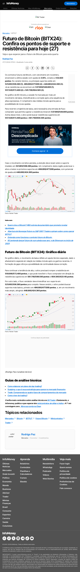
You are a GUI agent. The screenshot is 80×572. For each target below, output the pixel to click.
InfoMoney (8, 459)
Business (6, 489)
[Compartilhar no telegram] (47, 68)
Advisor (6, 493)
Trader (8, 423)
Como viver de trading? (17, 395)
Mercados (48, 8)
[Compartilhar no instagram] (4, 538)
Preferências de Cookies (67, 483)
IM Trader (51, 400)
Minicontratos (57, 418)
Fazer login (65, 464)
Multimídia (49, 459)
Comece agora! (38, 151)
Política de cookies (68, 478)
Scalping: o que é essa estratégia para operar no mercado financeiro (37, 389)
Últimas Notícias (17, 8)
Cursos (23, 478)
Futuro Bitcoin (42, 418)
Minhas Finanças (6, 501)
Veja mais (65, 459)
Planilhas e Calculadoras (26, 472)
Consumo (6, 511)
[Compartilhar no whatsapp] (27, 68)
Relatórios (24, 464)
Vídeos (46, 475)
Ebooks (23, 481)
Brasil (5, 507)
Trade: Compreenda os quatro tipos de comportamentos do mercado (37, 392)
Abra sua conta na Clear (31, 406)
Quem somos (66, 467)
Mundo (5, 485)
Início (5, 8)
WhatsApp (47, 467)
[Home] (13, 3)
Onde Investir (61, 8)
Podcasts (47, 471)
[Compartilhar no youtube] (32, 538)
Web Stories (48, 479)
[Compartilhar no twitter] (37, 68)
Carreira (6, 518)
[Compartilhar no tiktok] (27, 538)
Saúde (5, 522)
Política (5, 478)
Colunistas (7, 526)
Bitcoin (20, 418)
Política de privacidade (65, 472)
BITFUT (29, 418)
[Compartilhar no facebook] (32, 68)
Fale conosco (66, 488)
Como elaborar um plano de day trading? (25, 386)
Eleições (73, 8)
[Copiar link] (53, 68)
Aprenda (25, 459)
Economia (6, 481)
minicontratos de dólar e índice (50, 403)
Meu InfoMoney (34, 8)
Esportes (6, 515)
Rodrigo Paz (7, 59)
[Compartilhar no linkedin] (42, 68)
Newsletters (71, 3)
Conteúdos (25, 467)
